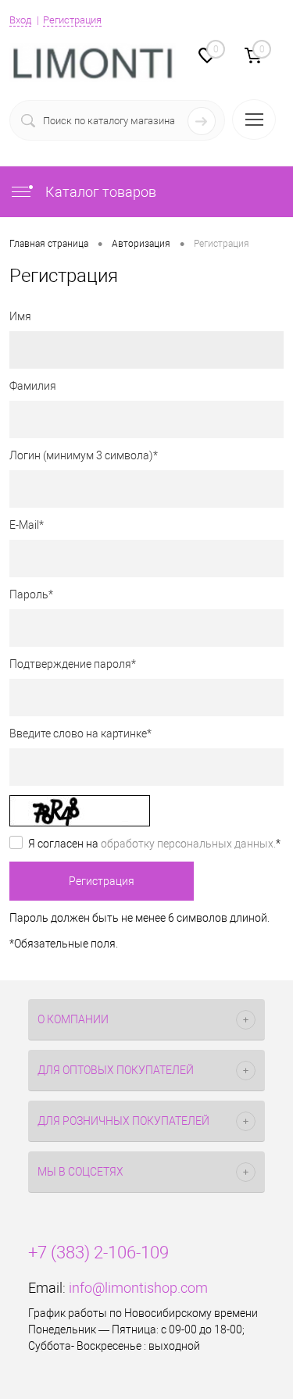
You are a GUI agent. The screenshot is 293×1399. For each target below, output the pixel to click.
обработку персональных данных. (188, 843)
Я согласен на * (154, 843)
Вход (20, 20)
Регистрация (72, 20)
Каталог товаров (99, 192)
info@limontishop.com (138, 1287)
